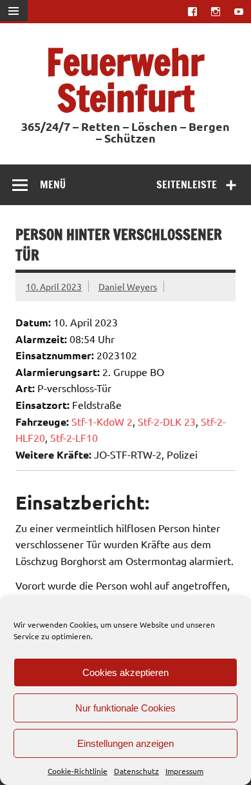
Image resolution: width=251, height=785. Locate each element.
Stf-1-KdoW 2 (102, 421)
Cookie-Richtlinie (77, 771)
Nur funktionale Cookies (125, 707)
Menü (53, 184)
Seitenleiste (186, 184)
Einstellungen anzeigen (125, 743)
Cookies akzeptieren (125, 672)
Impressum (184, 771)
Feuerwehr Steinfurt (125, 79)
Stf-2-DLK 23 (167, 421)
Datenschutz (136, 771)
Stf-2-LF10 (74, 437)
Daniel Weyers (127, 286)
